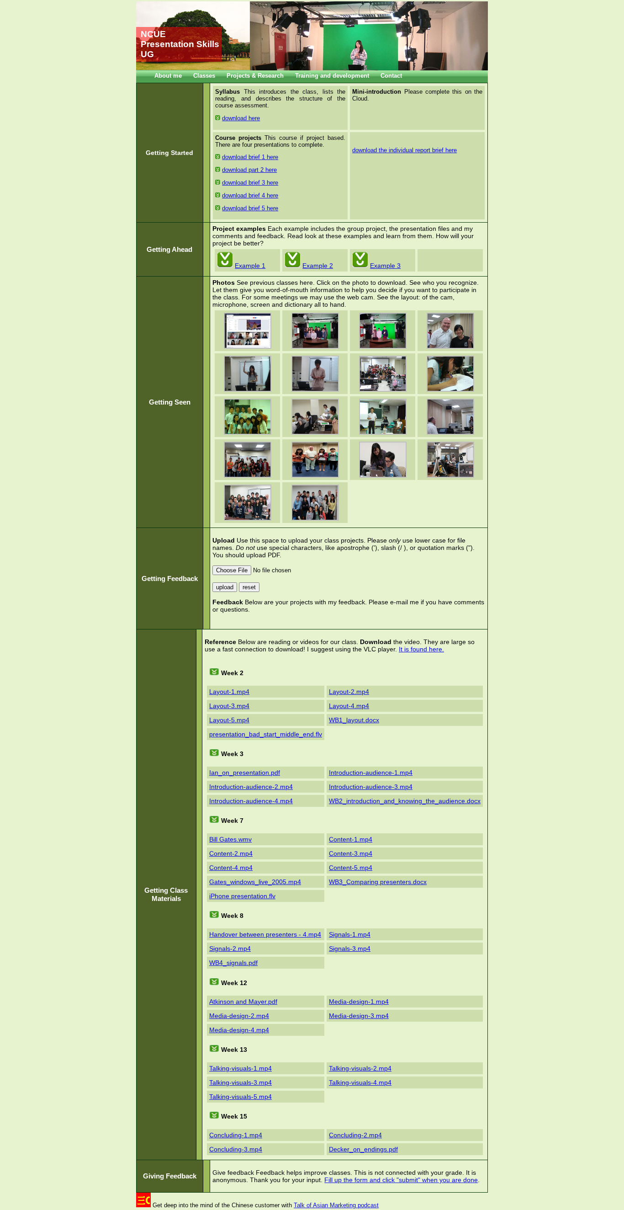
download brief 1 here (250, 157)
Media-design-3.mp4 (359, 1015)
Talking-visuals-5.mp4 (240, 1096)
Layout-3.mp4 (229, 705)
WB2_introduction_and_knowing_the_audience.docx (405, 801)
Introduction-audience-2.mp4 (251, 786)
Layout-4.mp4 (349, 705)
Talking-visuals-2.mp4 (360, 1068)
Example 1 (250, 265)
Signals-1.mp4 (349, 934)
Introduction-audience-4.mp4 (251, 801)
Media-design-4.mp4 (239, 1030)
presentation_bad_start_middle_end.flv (265, 734)
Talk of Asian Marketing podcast (336, 1205)
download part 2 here (249, 169)
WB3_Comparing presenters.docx (378, 881)
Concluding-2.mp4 (355, 1135)
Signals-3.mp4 (349, 948)
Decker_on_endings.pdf (363, 1149)
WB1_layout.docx (354, 720)
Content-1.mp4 (350, 839)
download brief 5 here (250, 208)
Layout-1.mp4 (229, 691)
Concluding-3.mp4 (235, 1149)
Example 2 (317, 265)
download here (241, 118)
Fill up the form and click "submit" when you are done (401, 1179)
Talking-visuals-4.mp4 (360, 1082)
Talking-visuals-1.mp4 (240, 1068)
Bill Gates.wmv (230, 839)
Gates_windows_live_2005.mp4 (255, 881)
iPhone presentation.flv (242, 896)
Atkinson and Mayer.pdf (243, 1001)
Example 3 (385, 265)
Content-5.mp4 (350, 867)
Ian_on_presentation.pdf (244, 772)
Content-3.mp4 (350, 853)
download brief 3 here (250, 182)
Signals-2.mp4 (230, 948)
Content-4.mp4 (231, 867)
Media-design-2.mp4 (239, 1015)
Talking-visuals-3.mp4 (240, 1082)
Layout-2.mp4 (349, 691)
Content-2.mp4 (231, 853)
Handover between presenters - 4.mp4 (265, 934)
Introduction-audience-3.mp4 (370, 786)
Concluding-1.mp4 (235, 1135)
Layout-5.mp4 (229, 720)
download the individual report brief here (404, 150)
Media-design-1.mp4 (359, 1001)
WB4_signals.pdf (233, 962)
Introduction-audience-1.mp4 (370, 772)
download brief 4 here (250, 195)
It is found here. (421, 649)
